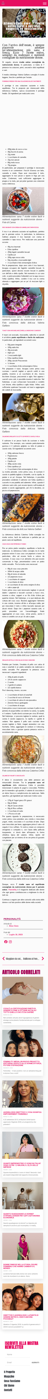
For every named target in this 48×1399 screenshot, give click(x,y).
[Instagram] (10, 942)
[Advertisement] (24, 122)
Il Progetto (9, 1372)
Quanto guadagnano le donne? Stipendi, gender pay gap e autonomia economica (21, 1216)
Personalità (12, 919)
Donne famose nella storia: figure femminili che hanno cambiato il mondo (20, 1266)
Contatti (8, 1390)
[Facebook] (6, 942)
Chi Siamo (9, 1385)
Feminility (13, 890)
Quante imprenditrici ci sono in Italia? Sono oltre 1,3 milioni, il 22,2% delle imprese (22, 1165)
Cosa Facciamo (12, 1381)
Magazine (9, 1376)
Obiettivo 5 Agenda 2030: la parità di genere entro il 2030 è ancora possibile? (20, 1317)
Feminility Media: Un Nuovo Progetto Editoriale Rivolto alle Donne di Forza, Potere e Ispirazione (22, 1063)
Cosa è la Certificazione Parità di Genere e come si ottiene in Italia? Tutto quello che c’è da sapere (20, 1010)
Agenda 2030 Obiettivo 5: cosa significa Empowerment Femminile (22, 1113)
